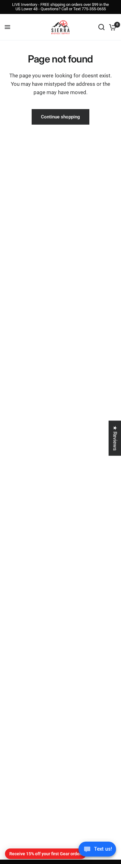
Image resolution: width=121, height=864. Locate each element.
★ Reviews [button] (115, 438)
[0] (111, 27)
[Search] (101, 27)
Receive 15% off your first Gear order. (45, 853)
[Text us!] (97, 851)
